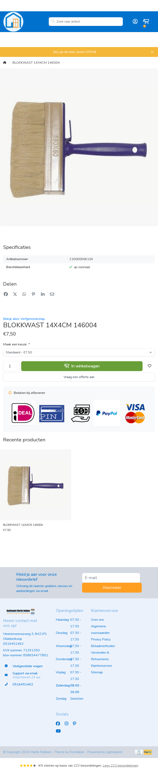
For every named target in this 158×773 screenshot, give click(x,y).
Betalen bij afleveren (143, 39)
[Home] (4, 62)
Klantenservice (101, 665)
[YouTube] (60, 731)
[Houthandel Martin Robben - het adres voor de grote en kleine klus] (26, 21)
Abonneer (111, 587)
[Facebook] (59, 723)
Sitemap (97, 672)
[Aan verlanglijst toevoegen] (149, 366)
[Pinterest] (76, 723)
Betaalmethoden (103, 646)
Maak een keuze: (16, 344)
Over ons (97, 619)
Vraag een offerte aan (79, 377)
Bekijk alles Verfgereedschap (24, 319)
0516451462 (13, 643)
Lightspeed (114, 752)
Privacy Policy (101, 639)
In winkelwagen (85, 366)
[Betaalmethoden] (139, 752)
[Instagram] (68, 723)
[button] (134, 21)
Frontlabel (77, 752)
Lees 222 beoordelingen (120, 765)
